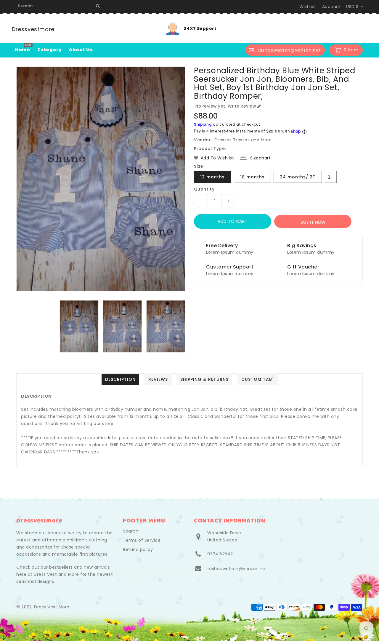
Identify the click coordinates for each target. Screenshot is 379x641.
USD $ (352, 6)
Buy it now (313, 222)
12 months (212, 177)
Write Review (242, 106)
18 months (252, 177)
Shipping (203, 124)
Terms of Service (141, 540)
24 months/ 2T (298, 177)
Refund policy (138, 549)
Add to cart (233, 221)
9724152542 (220, 554)
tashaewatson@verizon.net (237, 569)
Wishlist (307, 6)
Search (130, 531)
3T (331, 177)
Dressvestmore (33, 29)
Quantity (204, 189)
